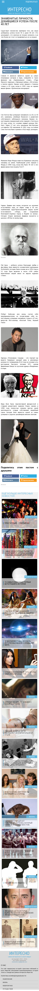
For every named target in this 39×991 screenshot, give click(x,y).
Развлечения (7, 979)
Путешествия (8, 989)
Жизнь (5, 982)
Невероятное (8, 985)
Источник (3, 484)
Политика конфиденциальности (13, 976)
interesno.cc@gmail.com (19, 962)
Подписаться (31, 1)
